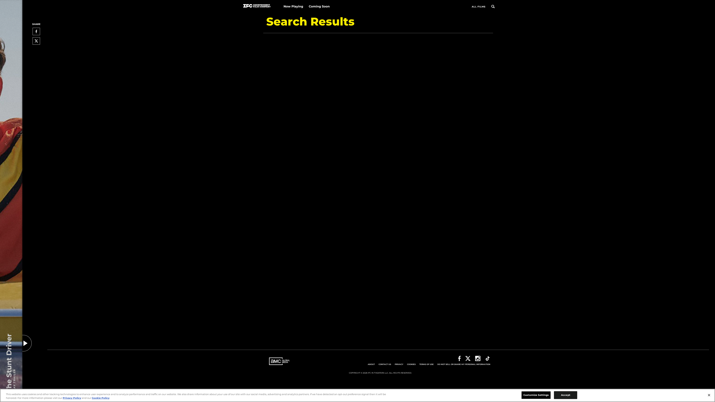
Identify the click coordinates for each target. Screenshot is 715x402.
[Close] (709, 395)
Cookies (411, 364)
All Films (478, 6)
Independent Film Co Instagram (477, 358)
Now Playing (293, 6)
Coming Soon (319, 6)
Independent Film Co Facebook (459, 358)
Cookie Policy (100, 397)
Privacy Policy (72, 397)
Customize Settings (536, 394)
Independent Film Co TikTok (487, 358)
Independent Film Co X (468, 358)
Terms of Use (426, 364)
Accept (565, 394)
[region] (357, 395)
